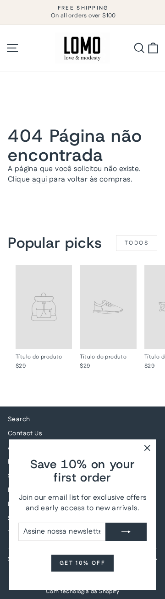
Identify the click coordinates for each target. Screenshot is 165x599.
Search (19, 419)
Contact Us (25, 433)
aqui (39, 179)
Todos (136, 243)
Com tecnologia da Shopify (82, 591)
